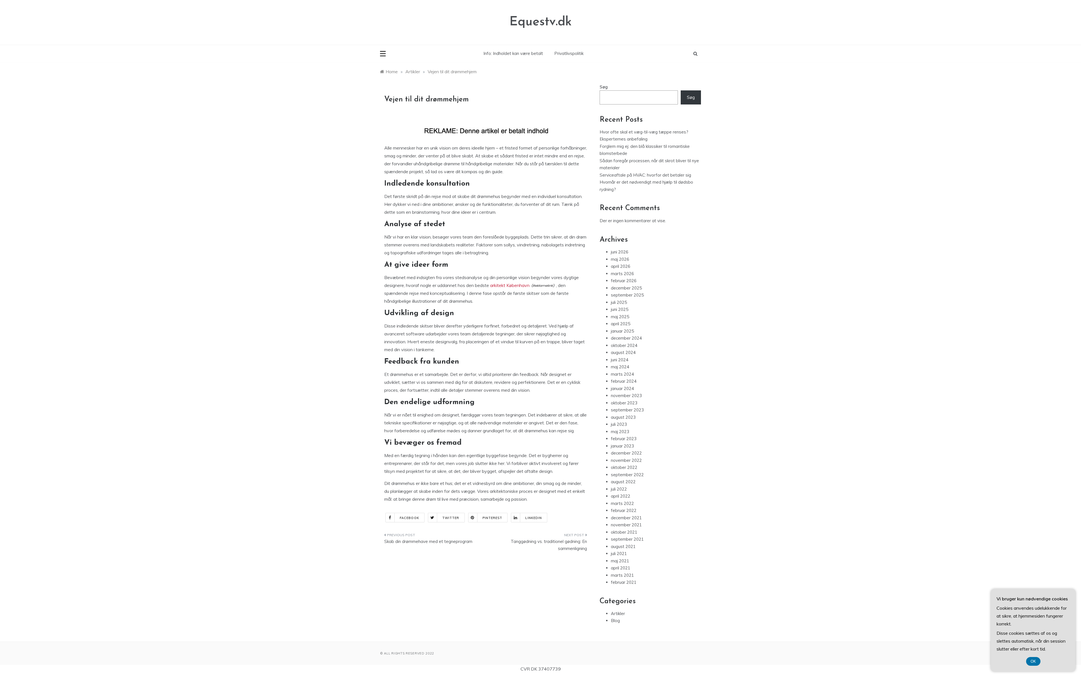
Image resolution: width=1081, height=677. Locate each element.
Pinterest (492, 518)
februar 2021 (623, 582)
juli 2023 (619, 424)
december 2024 (626, 338)
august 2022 (623, 481)
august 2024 (623, 352)
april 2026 (620, 266)
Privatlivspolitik (569, 53)
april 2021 (620, 568)
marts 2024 (622, 374)
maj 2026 (620, 259)
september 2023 (627, 410)
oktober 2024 (624, 345)
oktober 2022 (624, 467)
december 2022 (626, 453)
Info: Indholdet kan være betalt (513, 53)
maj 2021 (620, 561)
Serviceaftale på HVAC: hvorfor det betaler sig (645, 175)
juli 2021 (619, 553)
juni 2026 (619, 252)
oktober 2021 (624, 532)
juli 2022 (619, 489)
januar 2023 (622, 446)
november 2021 (626, 524)
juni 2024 (619, 359)
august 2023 (623, 417)
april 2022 (620, 496)
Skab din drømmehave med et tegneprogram (428, 541)
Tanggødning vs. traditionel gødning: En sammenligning (549, 545)
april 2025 (620, 323)
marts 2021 (622, 575)
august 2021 (623, 546)
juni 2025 (619, 309)
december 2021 (626, 517)
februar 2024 (623, 381)
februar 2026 (623, 280)
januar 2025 (622, 331)
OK (1033, 661)
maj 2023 (620, 431)
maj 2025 (620, 316)
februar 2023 (623, 438)
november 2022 (626, 460)
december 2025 (626, 288)
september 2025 (627, 295)
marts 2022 (622, 503)
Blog (615, 620)
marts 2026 (622, 273)
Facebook (409, 518)
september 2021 (627, 539)
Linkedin (533, 518)
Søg (604, 87)
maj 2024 (620, 366)
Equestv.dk (541, 22)
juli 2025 (619, 302)
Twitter (450, 518)
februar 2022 (623, 510)
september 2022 (627, 474)
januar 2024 (622, 388)
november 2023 (626, 395)
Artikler (618, 613)
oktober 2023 (624, 403)
